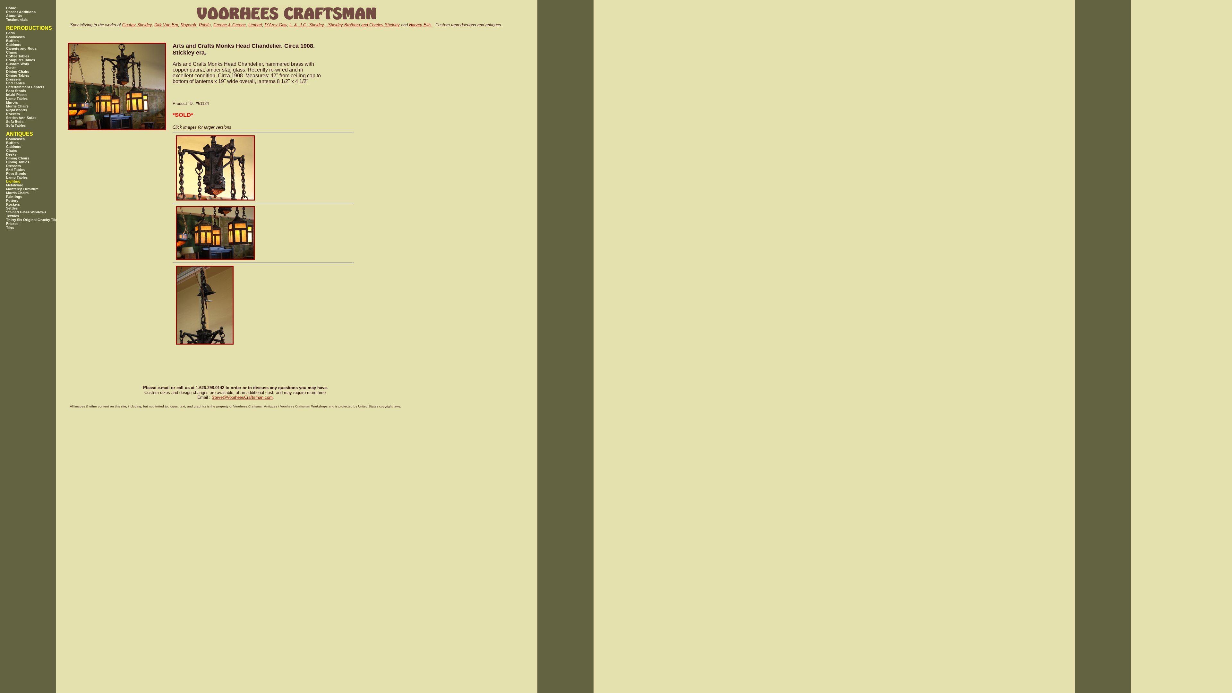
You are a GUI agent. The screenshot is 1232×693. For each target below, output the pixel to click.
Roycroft (188, 24)
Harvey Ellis (420, 24)
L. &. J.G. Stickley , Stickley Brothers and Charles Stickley (344, 24)
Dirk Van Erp (166, 24)
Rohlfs (205, 24)
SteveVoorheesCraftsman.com (242, 397)
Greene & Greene (229, 24)
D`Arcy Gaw (276, 24)
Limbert (255, 24)
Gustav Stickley (137, 24)
